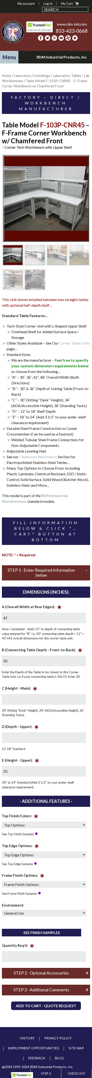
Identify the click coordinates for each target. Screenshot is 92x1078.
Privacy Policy (58, 1038)
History (27, 1038)
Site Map (76, 1048)
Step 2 (46, 1073)
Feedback (36, 1058)
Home (6, 75)
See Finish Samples (41, 932)
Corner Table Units (74, 343)
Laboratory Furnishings (32, 75)
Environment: (13, 905)
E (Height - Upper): (20, 761)
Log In (48, 3)
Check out (76, 1073)
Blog (59, 1058)
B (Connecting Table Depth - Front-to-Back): (42, 651)
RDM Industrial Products (13, 32)
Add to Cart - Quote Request (46, 1005)
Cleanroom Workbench (38, 456)
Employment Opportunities (33, 1048)
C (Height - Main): (19, 689)
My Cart (67, 3)
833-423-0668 (72, 31)
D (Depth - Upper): (20, 727)
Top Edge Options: (20, 847)
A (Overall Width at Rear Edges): (32, 608)
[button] (9, 57)
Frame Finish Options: (23, 876)
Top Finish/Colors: (20, 817)
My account (26, 3)
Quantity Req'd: (18, 946)
